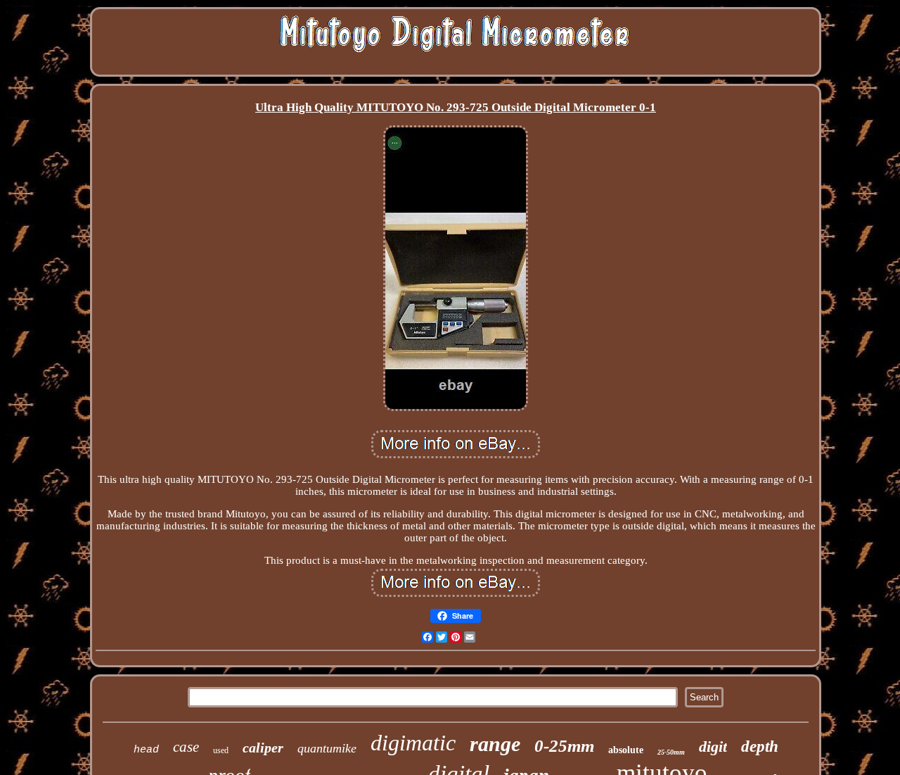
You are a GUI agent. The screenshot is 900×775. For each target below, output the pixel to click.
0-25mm (564, 745)
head (146, 750)
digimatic (413, 742)
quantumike (326, 748)
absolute (625, 750)
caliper (263, 747)
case (186, 746)
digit (713, 746)
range (495, 743)
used (221, 750)
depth (759, 746)
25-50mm (671, 752)
